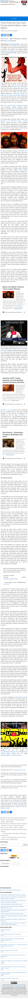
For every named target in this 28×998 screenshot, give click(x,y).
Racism (2, 827)
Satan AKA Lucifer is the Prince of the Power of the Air (12, 913)
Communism (10, 825)
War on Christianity (22, 829)
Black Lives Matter (10, 823)
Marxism (16, 825)
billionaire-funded (22, 697)
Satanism (3, 821)
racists (6, 827)
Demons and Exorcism (21, 817)
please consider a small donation (13, 801)
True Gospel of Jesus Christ (18, 770)
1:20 (26, 548)
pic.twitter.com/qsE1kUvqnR (10, 579)
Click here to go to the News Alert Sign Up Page (10, 890)
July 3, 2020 (6, 584)
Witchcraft (7, 40)
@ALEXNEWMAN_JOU (7, 755)
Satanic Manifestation (19, 819)
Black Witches (18, 823)
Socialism (21, 827)
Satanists (16, 827)
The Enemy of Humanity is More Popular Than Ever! (11, 904)
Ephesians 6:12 (23, 151)
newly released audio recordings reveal (14, 105)
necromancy (22, 415)
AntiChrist (4, 817)
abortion (16, 367)
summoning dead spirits (11, 51)
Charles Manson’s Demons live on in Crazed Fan (11, 934)
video (2, 97)
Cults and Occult (11, 817)
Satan (6, 38)
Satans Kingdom (9, 821)
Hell (7, 774)
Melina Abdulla (23, 169)
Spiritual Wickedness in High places (9, 829)
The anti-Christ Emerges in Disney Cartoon (9, 978)
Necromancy (21, 825)
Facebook (18, 755)
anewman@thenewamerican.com (9, 751)
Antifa (3, 823)
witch (5, 690)
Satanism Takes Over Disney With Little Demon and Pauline (13, 894)
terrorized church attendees (19, 86)
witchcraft (14, 109)
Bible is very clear (8, 409)
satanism (11, 827)
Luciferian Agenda (9, 819)
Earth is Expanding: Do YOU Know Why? (9, 950)
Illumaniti (3, 819)
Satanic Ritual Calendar (5, 929)
